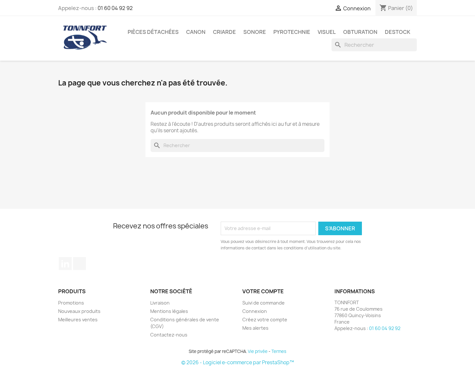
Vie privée (258, 351)
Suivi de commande (263, 303)
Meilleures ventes (78, 319)
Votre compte (263, 291)
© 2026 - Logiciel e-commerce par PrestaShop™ (237, 362)
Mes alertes (255, 328)
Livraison (160, 303)
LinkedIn (65, 263)
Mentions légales (169, 311)
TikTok (79, 263)
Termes (278, 351)
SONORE (254, 31)
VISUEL (327, 31)
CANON (196, 31)
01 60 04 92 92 (115, 8)
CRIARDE (224, 31)
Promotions (71, 303)
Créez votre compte (264, 319)
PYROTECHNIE (291, 31)
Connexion (254, 311)
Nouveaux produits (79, 311)
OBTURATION (360, 31)
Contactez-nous (168, 335)
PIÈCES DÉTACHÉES (153, 31)
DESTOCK (397, 31)
